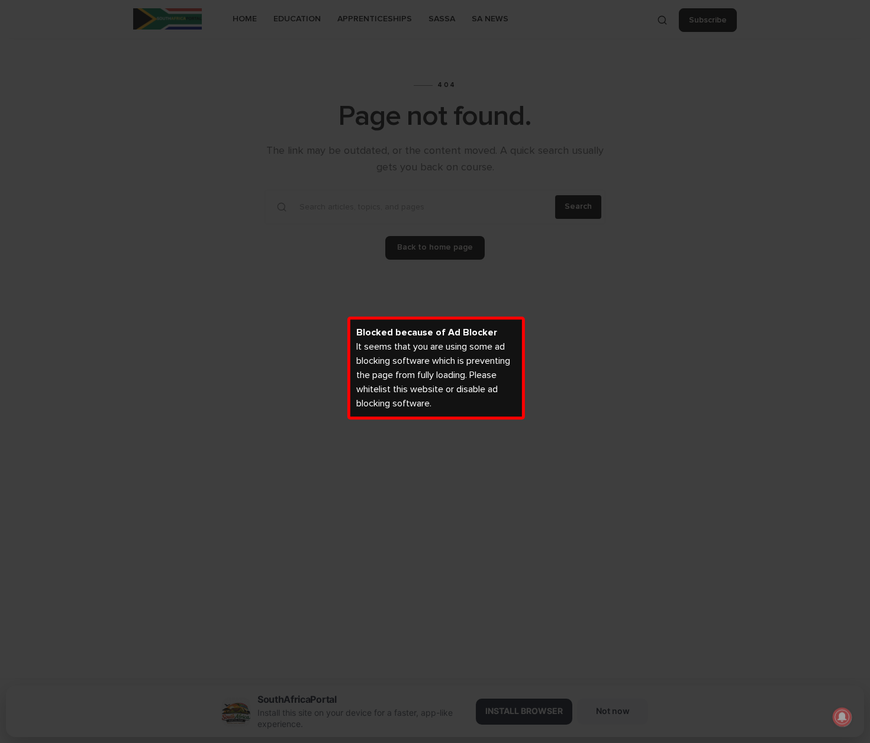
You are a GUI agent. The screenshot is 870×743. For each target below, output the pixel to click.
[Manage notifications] (842, 717)
